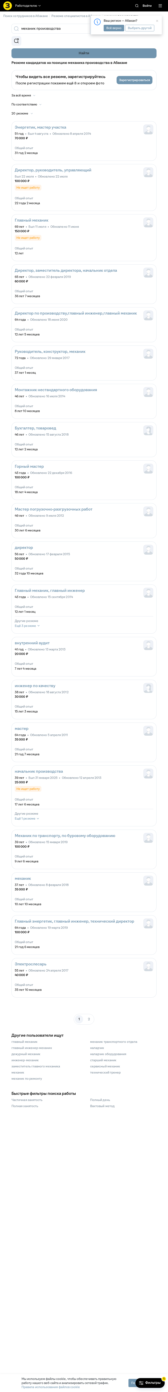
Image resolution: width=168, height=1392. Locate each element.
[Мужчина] (148, 129)
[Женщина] (148, 430)
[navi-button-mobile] (160, 5)
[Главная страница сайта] (7, 5)
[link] (136, 5)
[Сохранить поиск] (16, 41)
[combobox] (79, 28)
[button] (134, 80)
